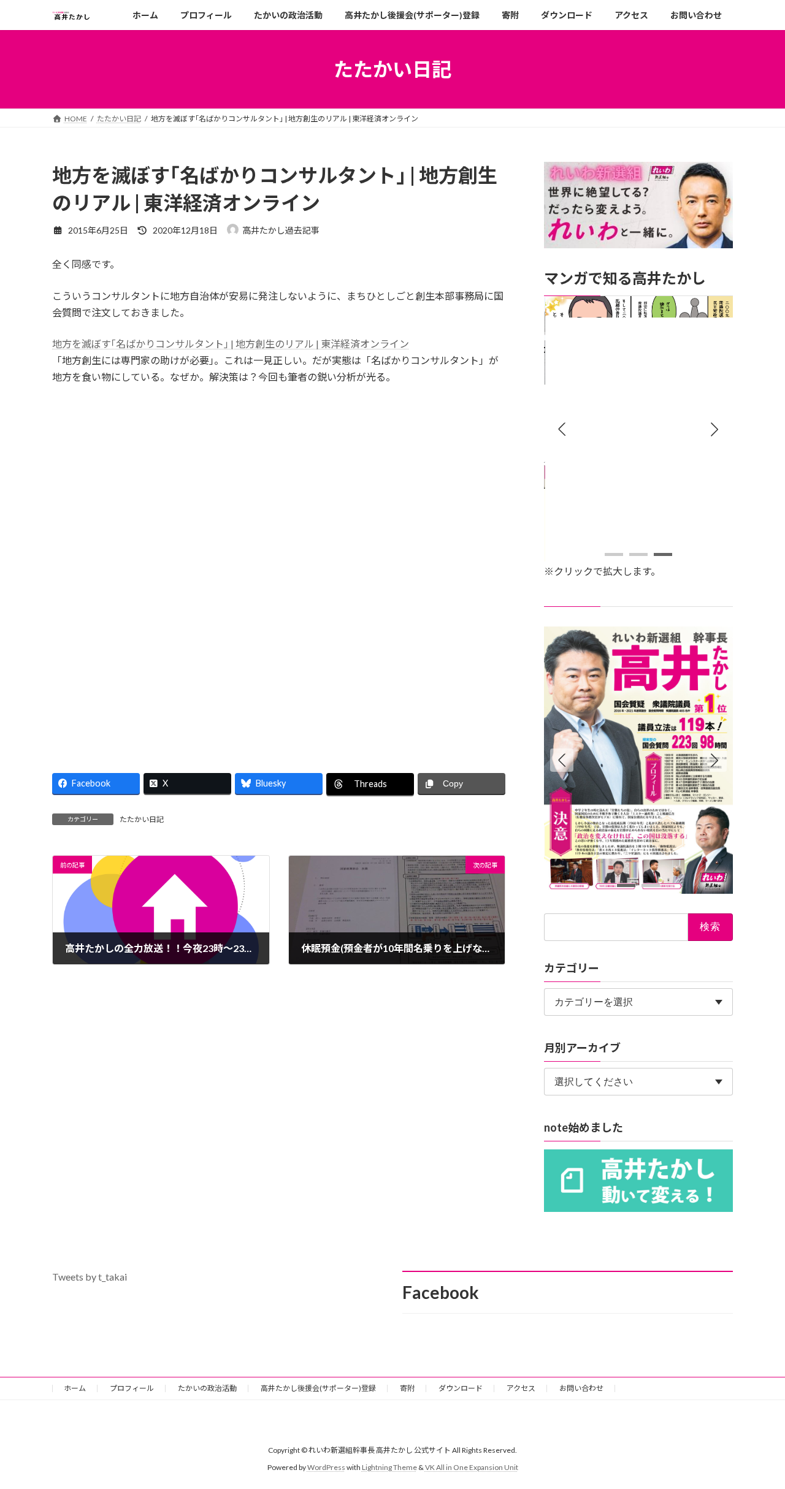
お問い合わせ (581, 1388)
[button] (715, 429)
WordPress (326, 1467)
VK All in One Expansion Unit (471, 1467)
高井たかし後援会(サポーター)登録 (318, 1388)
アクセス (521, 1388)
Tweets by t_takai (89, 1276)
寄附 (407, 1388)
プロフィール (132, 1388)
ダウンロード (460, 1388)
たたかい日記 (142, 819)
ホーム (75, 1388)
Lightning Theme (389, 1467)
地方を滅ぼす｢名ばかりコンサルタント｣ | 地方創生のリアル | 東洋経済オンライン (230, 343)
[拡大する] (717, 312)
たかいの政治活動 (207, 1388)
